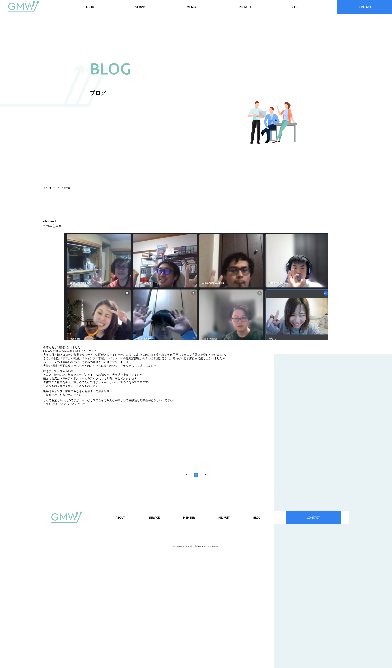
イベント (47, 187)
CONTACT (365, 7)
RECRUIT (245, 7)
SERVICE (141, 7)
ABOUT (91, 7)
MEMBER (193, 7)
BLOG (294, 7)
